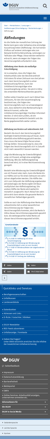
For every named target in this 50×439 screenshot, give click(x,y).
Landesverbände (11, 302)
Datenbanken (10, 310)
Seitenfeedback (12, 366)
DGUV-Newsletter (12, 325)
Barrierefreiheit (11, 382)
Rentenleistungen (35, 28)
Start (6, 26)
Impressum (9, 373)
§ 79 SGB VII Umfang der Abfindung (21, 256)
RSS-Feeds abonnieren (14, 329)
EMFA (6, 391)
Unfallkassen (10, 298)
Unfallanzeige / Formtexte (15, 333)
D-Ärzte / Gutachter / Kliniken (17, 317)
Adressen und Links (12, 314)
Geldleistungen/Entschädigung (15, 28)
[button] (13, 265)
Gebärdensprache (11, 423)
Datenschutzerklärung (14, 377)
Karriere (7, 433)
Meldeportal (9, 386)
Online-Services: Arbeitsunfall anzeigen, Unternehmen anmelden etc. (21, 396)
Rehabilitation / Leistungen (20, 26)
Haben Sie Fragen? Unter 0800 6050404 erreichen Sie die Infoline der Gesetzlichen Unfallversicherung (25, 341)
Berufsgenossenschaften (15, 295)
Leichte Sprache (10, 428)
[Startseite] (20, 6)
